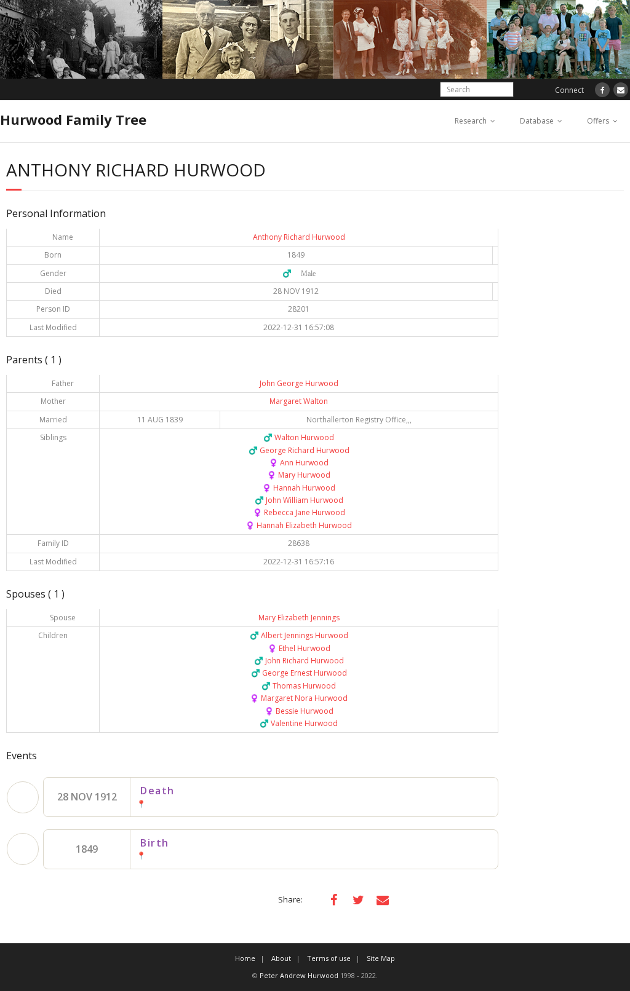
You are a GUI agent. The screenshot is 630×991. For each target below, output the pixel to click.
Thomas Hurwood (298, 686)
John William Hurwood (299, 500)
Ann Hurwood (299, 462)
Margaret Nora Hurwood (299, 698)
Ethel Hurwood (299, 648)
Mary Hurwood (298, 475)
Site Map (381, 958)
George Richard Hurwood (299, 450)
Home (245, 958)
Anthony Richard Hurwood (299, 237)
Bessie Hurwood (299, 711)
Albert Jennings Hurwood (299, 635)
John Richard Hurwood (299, 660)
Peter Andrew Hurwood (299, 975)
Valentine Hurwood (299, 723)
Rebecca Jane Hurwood (299, 512)
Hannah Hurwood (298, 488)
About (281, 958)
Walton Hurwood (298, 437)
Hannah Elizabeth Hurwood (298, 525)
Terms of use (329, 958)
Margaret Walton (298, 401)
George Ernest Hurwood (299, 673)
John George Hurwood (299, 383)
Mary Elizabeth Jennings (299, 617)
